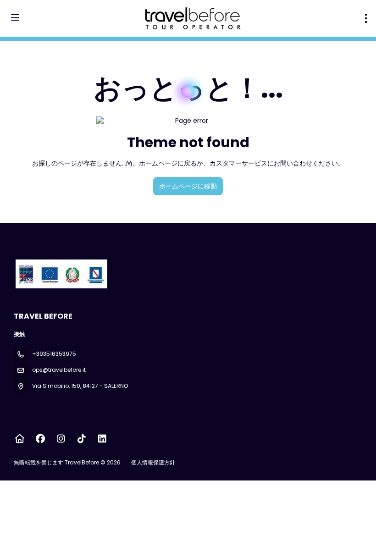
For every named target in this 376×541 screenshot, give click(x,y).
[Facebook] (40, 438)
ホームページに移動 (188, 186)
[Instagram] (60, 438)
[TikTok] (81, 438)
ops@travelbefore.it (59, 370)
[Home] (19, 438)
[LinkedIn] (102, 438)
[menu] (365, 18)
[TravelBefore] (60, 273)
